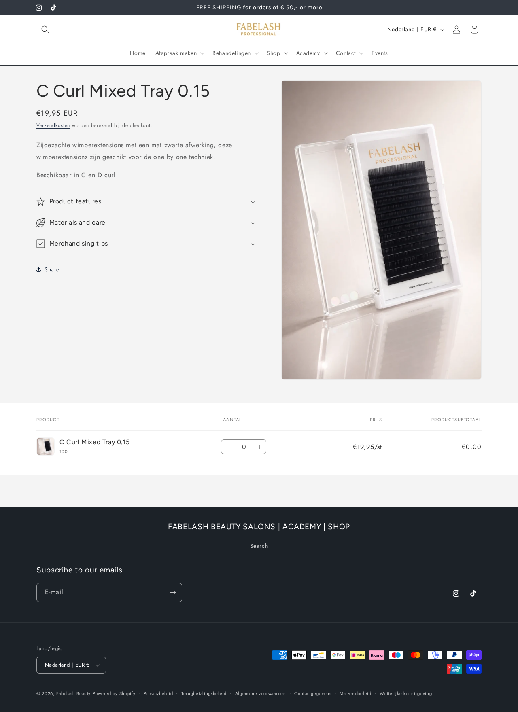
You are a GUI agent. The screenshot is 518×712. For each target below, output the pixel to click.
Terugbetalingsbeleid (204, 693)
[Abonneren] (173, 592)
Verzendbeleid (356, 693)
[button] (45, 29)
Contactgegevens (312, 693)
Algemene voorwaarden (260, 693)
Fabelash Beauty (73, 693)
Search (259, 546)
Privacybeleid (158, 693)
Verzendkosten (53, 125)
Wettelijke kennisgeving (406, 693)
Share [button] (52, 269)
